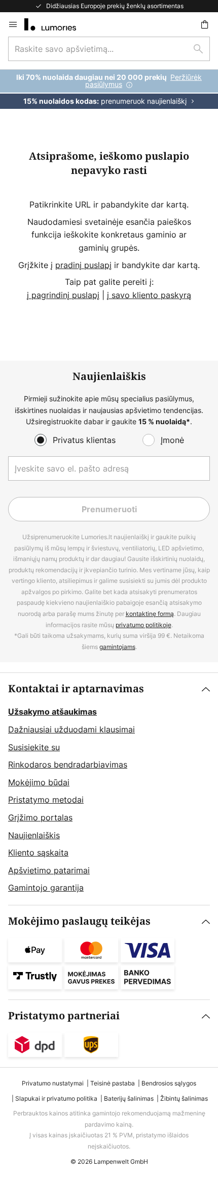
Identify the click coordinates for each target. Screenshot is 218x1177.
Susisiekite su (34, 747)
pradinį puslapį (83, 265)
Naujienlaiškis (34, 835)
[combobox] (109, 49)
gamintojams (117, 646)
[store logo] (56, 24)
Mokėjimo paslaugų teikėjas (79, 921)
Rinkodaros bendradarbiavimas (67, 764)
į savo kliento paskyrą (149, 295)
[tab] (109, 789)
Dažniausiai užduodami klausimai (71, 729)
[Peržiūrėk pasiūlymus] (109, 89)
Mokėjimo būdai (38, 782)
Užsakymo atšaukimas (52, 712)
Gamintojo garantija (46, 887)
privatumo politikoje (143, 625)
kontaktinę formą (150, 613)
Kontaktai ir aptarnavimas (76, 689)
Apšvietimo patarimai (49, 870)
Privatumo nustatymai (53, 1083)
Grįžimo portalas (40, 817)
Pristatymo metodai (46, 799)
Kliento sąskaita (38, 852)
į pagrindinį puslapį (63, 295)
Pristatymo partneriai (64, 1016)
